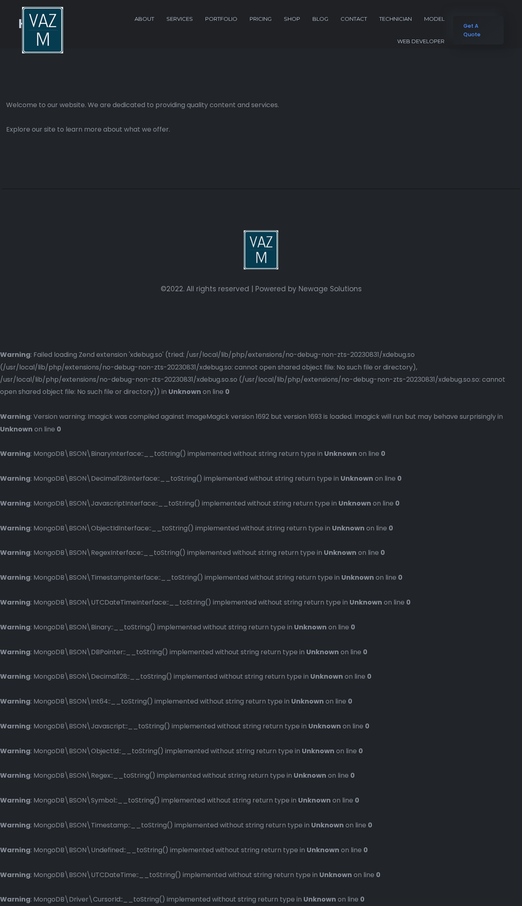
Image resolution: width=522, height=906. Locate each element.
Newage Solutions (330, 289)
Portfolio (221, 18)
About (144, 18)
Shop (292, 18)
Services (179, 18)
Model (434, 18)
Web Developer (421, 41)
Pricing (261, 18)
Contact (354, 18)
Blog (320, 18)
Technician (395, 18)
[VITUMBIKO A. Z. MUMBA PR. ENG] (42, 30)
